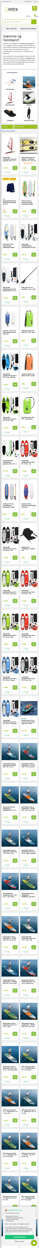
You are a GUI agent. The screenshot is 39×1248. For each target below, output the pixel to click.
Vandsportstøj (29, 120)
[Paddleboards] (10, 98)
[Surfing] (28, 98)
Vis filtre (5, 127)
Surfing (28, 105)
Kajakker (29, 89)
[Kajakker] (28, 82)
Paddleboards (10, 105)
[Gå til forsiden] (3, 28)
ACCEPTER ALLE (19, 1237)
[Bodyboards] (10, 82)
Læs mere (7, 1233)
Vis (15, 168)
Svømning (10, 120)
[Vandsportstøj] (28, 113)
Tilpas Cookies (19, 1241)
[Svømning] (10, 113)
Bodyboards (10, 89)
